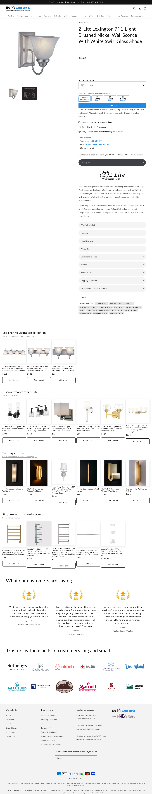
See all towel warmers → (13, 518)
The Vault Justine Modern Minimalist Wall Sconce (111, 490)
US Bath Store (78, 778)
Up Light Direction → (105, 307)
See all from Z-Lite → (11, 395)
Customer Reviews (49, 715)
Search (9, 724)
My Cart (9, 715)
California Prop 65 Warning (52, 736)
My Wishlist (10, 720)
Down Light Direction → (116, 303)
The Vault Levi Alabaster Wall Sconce (87, 490)
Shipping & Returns (49, 720)
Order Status (11, 728)
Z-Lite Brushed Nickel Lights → (128, 310)
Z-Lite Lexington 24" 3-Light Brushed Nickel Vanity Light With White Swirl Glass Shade (38, 368)
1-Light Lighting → (101, 303)
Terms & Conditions (49, 732)
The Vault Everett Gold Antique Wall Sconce (36, 490)
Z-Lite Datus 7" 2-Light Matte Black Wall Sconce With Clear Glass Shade (13, 429)
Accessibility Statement (51, 745)
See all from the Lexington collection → (19, 336)
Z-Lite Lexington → (85, 313)
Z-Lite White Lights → (116, 313)
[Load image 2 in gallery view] (29, 93)
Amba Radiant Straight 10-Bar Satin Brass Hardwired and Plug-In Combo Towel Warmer (13, 552)
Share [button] (83, 297)
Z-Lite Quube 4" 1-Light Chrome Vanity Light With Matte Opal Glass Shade (61, 429)
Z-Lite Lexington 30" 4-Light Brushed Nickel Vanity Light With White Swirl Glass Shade (13, 368)
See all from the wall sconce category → (19, 456)
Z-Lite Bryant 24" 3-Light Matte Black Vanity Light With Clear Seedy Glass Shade (38, 429)
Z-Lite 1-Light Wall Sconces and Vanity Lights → (101, 310)
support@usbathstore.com (97, 144)
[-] (84, 98)
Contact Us (10, 736)
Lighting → (129, 303)
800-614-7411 (96, 141)
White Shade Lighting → (133, 307)
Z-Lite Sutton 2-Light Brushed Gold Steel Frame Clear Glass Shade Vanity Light (112, 429)
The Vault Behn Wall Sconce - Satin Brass (137, 490)
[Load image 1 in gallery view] (13, 93)
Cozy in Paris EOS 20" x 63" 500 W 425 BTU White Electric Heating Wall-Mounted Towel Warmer (112, 552)
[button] (11, 15)
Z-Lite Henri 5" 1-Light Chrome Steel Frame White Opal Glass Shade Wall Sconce (88, 429)
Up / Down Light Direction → (88, 307)
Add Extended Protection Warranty (93, 93)
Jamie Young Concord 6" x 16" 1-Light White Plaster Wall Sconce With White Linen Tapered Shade (63, 490)
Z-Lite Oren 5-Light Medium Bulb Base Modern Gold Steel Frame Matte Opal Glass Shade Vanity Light (138, 429)
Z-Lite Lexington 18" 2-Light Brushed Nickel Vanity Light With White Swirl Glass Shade (63, 368)
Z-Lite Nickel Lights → (100, 313)
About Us (45, 724)
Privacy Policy (46, 728)
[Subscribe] (94, 758)
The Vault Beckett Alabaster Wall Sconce (13, 490)
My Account (11, 732)
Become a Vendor (48, 740)
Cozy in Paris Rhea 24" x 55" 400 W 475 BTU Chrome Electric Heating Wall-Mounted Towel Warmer (38, 552)
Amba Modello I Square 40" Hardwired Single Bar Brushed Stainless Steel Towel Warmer (87, 552)
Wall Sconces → (119, 307)
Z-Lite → (82, 310)
